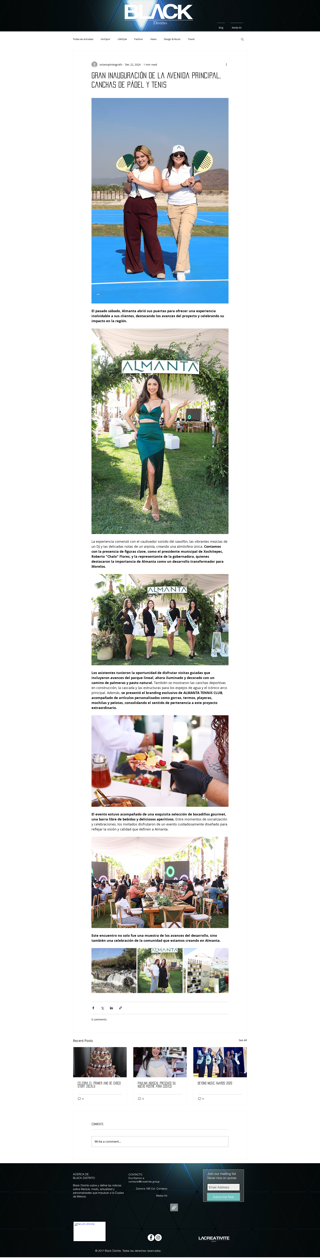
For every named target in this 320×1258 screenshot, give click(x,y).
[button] (242, 39)
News (153, 39)
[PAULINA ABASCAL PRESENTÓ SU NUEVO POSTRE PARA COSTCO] (160, 1062)
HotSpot (105, 39)
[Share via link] (120, 1008)
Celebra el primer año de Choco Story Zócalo (99, 1085)
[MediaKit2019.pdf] (174, 1208)
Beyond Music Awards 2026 (215, 1083)
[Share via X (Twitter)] (102, 1008)
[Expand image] (113, 970)
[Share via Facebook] (93, 1008)
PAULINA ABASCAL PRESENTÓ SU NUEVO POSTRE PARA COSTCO (157, 1085)
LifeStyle (122, 39)
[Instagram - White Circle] (158, 1237)
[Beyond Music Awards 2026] (220, 1062)
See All (243, 1040)
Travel (191, 39)
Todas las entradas (83, 39)
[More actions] (226, 64)
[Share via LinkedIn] (111, 1008)
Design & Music (172, 39)
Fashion (138, 39)
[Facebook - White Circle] (151, 1237)
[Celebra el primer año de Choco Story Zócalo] (100, 1062)
